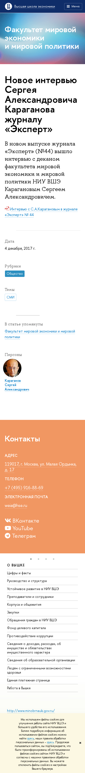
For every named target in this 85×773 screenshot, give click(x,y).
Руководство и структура (27, 580)
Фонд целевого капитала (26, 628)
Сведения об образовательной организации (41, 660)
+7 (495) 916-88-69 (24, 488)
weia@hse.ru (16, 505)
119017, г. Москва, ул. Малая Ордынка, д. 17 (40, 467)
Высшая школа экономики (34, 6)
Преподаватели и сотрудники (30, 596)
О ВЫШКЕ (16, 565)
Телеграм (23, 535)
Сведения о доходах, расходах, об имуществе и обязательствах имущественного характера (34, 647)
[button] (31, 559)
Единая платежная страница (28, 680)
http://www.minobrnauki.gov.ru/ (31, 710)
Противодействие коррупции (30, 636)
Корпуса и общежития (24, 604)
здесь (30, 738)
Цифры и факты (19, 573)
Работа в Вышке (19, 688)
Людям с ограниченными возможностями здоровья (39, 670)
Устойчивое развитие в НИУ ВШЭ (33, 588)
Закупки (13, 612)
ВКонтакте (25, 520)
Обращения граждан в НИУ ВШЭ (32, 620)
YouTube (22, 528)
